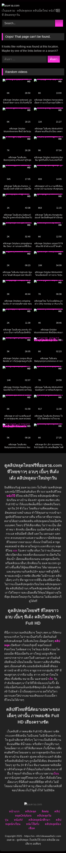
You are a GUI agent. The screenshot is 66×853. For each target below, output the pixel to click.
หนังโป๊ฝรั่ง (32, 823)
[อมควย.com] (27, 6)
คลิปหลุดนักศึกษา (39, 819)
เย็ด (51, 678)
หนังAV (18, 819)
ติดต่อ (45, 811)
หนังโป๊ (11, 495)
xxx (15, 550)
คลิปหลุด (30, 811)
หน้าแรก (14, 811)
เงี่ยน (56, 773)
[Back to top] (55, 842)
